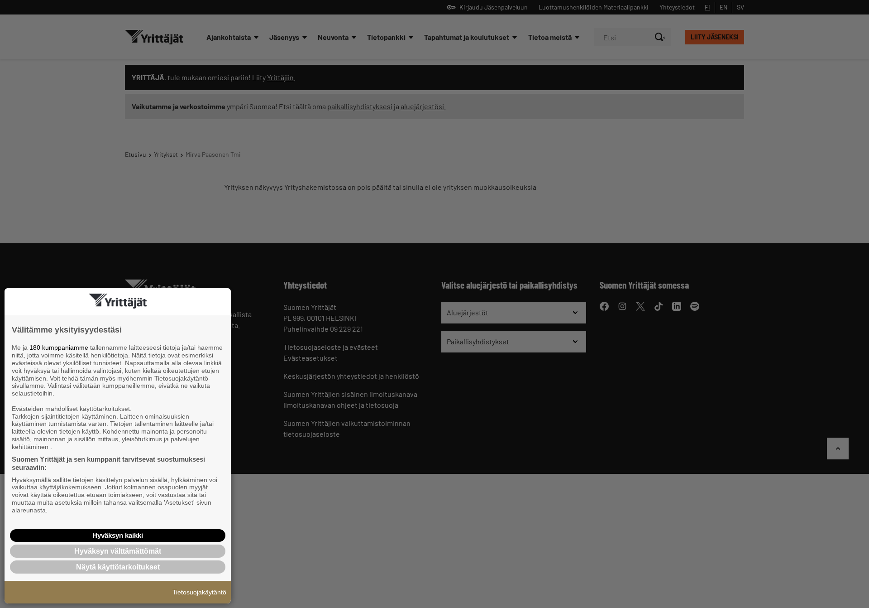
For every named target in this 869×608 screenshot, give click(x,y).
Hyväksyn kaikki (117, 535)
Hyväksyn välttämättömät (117, 551)
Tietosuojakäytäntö (199, 592)
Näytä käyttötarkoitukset (118, 567)
